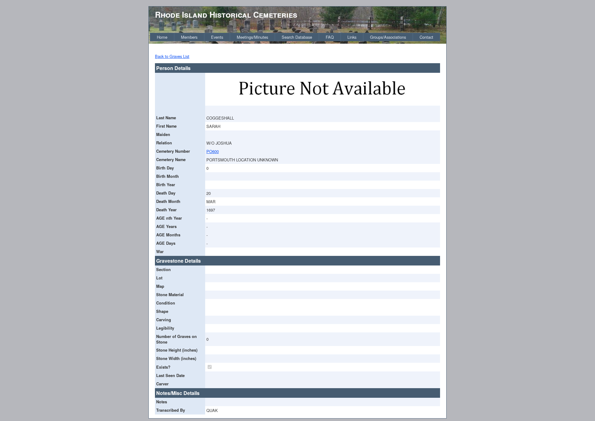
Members (189, 37)
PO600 (212, 151)
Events (217, 37)
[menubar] (295, 37)
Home (162, 37)
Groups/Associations (388, 37)
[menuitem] (162, 37)
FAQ (330, 37)
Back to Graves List (172, 56)
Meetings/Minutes (252, 37)
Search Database (297, 37)
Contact (426, 37)
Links (351, 37)
